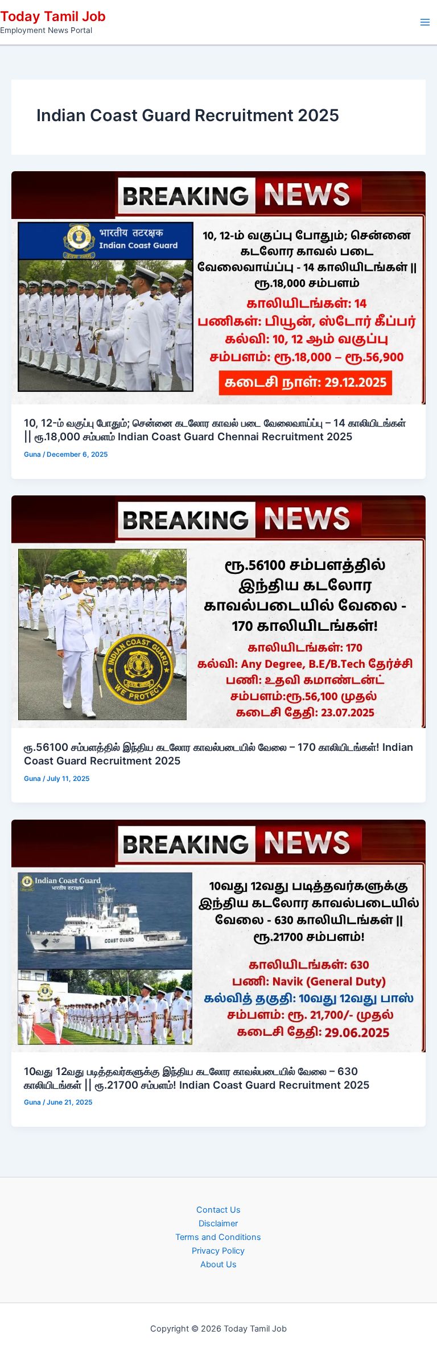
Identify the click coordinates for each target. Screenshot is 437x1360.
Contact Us (218, 1210)
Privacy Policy (218, 1251)
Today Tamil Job (53, 16)
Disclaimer (218, 1223)
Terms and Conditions (218, 1237)
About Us (218, 1264)
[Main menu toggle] (425, 22)
